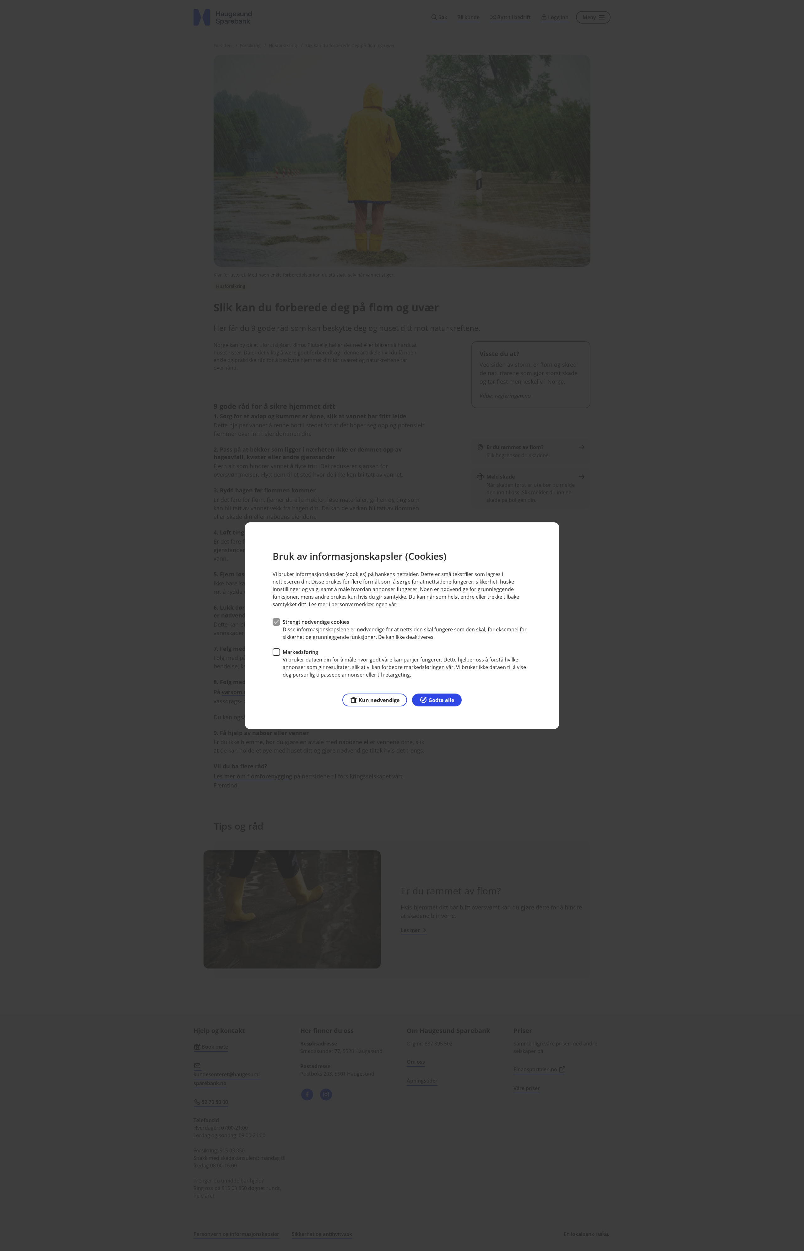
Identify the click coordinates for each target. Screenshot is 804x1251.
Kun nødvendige (379, 699)
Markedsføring (300, 651)
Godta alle (441, 699)
